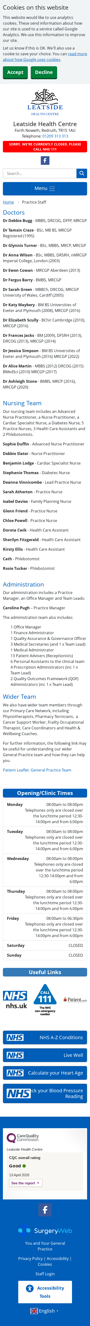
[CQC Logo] (23, 1142)
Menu (41, 188)
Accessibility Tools (50, 1292)
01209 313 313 (55, 136)
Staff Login (45, 1273)
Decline (44, 72)
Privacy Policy (30, 1258)
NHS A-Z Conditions (61, 1037)
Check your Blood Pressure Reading (53, 1093)
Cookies (45, 1264)
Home (8, 202)
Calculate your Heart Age (55, 1073)
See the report (23, 1183)
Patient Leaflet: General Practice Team (37, 770)
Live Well (73, 1055)
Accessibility (58, 1258)
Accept (15, 72)
